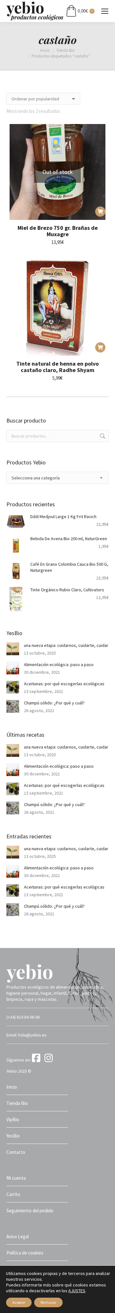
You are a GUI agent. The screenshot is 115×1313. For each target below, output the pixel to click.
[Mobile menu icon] (105, 11)
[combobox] (57, 478)
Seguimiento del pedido (29, 1211)
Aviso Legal (17, 1236)
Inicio (11, 1087)
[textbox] (36, 478)
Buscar (102, 436)
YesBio (13, 1136)
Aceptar (18, 1302)
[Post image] (12, 648)
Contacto (15, 1152)
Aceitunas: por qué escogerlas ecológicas (64, 684)
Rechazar (48, 1302)
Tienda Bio (17, 1103)
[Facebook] (37, 1060)
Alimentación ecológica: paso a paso (59, 664)
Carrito (13, 1194)
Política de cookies (24, 1253)
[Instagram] (49, 1060)
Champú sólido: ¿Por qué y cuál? (54, 703)
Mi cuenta (16, 1178)
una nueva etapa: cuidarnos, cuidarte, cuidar (66, 645)
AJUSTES (76, 1291)
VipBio (12, 1119)
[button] (100, 347)
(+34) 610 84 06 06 (23, 1017)
